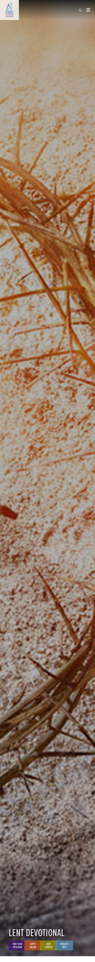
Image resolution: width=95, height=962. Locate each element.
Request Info (64, 945)
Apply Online (33, 945)
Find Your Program (17, 945)
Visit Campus (48, 945)
